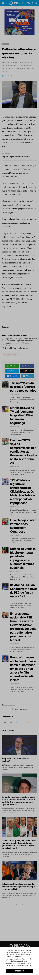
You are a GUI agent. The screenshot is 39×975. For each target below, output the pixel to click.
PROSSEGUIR (19, 971)
